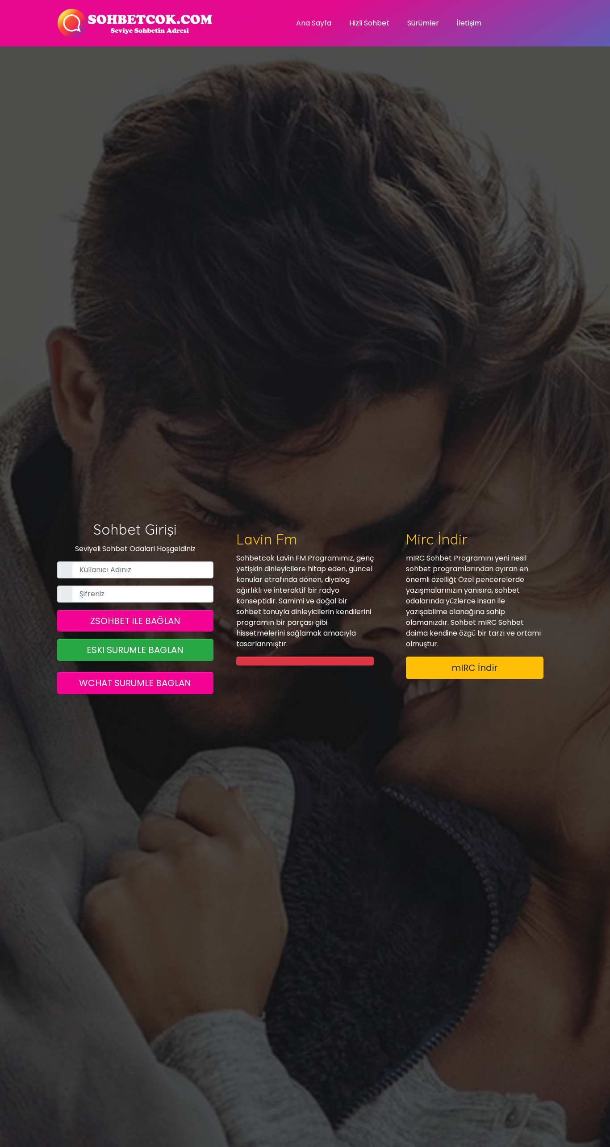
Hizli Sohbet (369, 23)
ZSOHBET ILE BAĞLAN (135, 621)
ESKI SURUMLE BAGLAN (135, 650)
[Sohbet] (135, 23)
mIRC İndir (474, 667)
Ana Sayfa (313, 23)
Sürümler (423, 23)
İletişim (469, 23)
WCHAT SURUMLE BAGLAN (135, 683)
